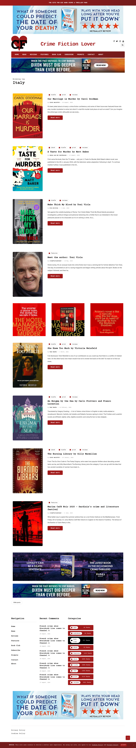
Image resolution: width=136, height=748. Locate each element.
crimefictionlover (56, 261)
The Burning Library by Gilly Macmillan (72, 454)
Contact (91, 54)
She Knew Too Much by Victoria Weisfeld (72, 348)
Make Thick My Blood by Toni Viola (69, 204)
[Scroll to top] (128, 738)
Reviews (33, 54)
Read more (55, 118)
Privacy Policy (18, 730)
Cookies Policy (18, 733)
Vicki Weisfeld (54, 102)
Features (44, 54)
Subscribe (69, 54)
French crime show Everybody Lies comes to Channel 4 (52, 628)
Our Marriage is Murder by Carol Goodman (73, 99)
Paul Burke (53, 352)
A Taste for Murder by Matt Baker (68, 152)
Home (17, 54)
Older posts (16, 602)
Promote (80, 54)
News (24, 54)
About (100, 54)
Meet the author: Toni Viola (65, 257)
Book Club (56, 54)
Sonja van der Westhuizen (58, 155)
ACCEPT (123, 745)
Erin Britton (54, 208)
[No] (134, 745)
